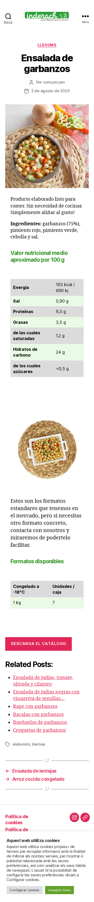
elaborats (21, 744)
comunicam (54, 82)
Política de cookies (16, 819)
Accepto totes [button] (59, 890)
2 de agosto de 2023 (50, 90)
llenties (38, 744)
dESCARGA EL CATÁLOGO (38, 643)
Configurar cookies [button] (24, 890)
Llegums (47, 45)
